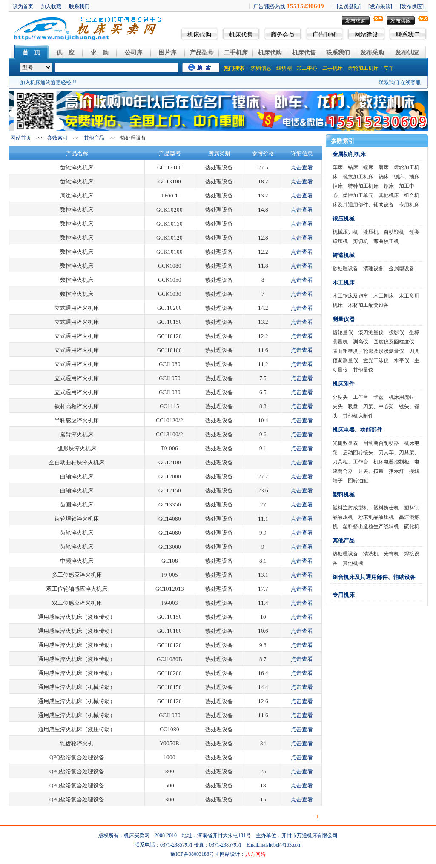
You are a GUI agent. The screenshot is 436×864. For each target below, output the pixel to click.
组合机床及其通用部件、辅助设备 (374, 577)
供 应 (66, 52)
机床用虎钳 (401, 397)
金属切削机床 (349, 154)
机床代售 (241, 34)
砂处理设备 (345, 269)
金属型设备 (401, 269)
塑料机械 (344, 494)
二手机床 (236, 52)
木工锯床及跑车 (350, 296)
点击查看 (302, 167)
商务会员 (283, 34)
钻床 (353, 167)
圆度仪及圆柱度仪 (393, 342)
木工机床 (344, 282)
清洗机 (371, 554)
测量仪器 (344, 319)
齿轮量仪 (343, 332)
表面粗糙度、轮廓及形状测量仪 (368, 351)
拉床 (338, 186)
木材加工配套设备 (368, 305)
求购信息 (261, 68)
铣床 (384, 177)
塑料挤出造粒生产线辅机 (371, 526)
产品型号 (202, 52)
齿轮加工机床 (363, 68)
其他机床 (389, 195)
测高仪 (360, 342)
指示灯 (396, 471)
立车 (389, 68)
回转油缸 (358, 480)
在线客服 (410, 83)
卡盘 (378, 397)
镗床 (368, 167)
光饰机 (391, 554)
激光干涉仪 (376, 360)
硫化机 (411, 526)
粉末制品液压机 (376, 517)
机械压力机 (345, 232)
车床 (338, 167)
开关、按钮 (371, 471)
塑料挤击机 (386, 508)
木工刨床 (383, 296)
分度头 (340, 397)
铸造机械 (344, 255)
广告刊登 (324, 34)
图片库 (168, 52)
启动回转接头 (358, 452)
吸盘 (353, 406)
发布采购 (372, 52)
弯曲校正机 (386, 241)
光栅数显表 (345, 443)
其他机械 (353, 563)
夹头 (338, 406)
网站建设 (366, 34)
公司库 (134, 52)
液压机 (371, 232)
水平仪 (401, 360)
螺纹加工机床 (358, 177)
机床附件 (344, 384)
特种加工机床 (363, 186)
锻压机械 (344, 218)
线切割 (284, 68)
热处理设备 (345, 554)
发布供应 (400, 21)
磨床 (384, 167)
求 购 (100, 52)
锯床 (389, 186)
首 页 (31, 52)
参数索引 (57, 138)
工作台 (360, 397)
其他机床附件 (358, 416)
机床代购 (199, 34)
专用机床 (409, 205)
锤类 (414, 232)
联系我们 (408, 34)
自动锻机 (394, 232)
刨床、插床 (406, 177)
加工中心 (307, 68)
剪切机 (360, 241)
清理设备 (373, 269)
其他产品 (94, 138)
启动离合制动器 (381, 443)
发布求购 (355, 21)
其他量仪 (363, 370)
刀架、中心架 (378, 406)
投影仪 (396, 332)
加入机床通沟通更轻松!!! (48, 83)
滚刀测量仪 (371, 332)
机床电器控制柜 (391, 462)
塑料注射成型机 (350, 508)
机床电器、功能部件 (357, 429)
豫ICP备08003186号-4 (194, 854)
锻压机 (340, 241)
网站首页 (21, 138)
